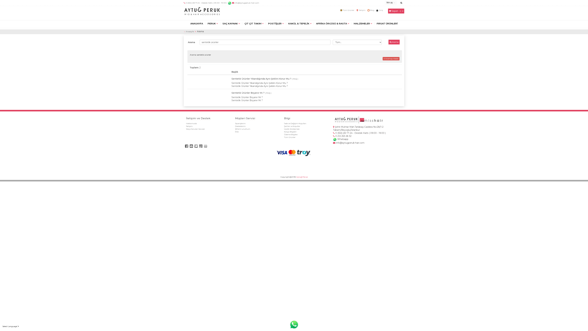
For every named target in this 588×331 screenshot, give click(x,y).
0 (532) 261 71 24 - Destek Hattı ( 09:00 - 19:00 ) (206, 3)
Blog (372, 10)
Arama (191, 42)
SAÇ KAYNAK (230, 23)
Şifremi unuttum (242, 129)
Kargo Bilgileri (290, 132)
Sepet (395, 11)
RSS (237, 132)
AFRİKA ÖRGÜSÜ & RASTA (331, 23)
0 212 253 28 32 (343, 136)
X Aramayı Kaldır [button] (391, 58)
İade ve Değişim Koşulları (295, 123)
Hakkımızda (191, 123)
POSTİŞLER (275, 23)
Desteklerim (240, 126)
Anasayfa (190, 31)
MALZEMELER (362, 23)
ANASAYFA (196, 23)
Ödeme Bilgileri (291, 134)
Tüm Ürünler (348, 10)
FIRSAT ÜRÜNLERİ (387, 23)
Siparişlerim (240, 123)
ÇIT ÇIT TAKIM (253, 23)
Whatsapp (342, 139)
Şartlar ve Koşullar (292, 126)
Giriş (380, 10)
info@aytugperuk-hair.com (246, 3)
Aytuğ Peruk (302, 177)
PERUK (212, 23)
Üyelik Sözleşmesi (292, 129)
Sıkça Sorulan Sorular (195, 129)
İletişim (362, 10)
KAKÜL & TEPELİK (298, 23)
